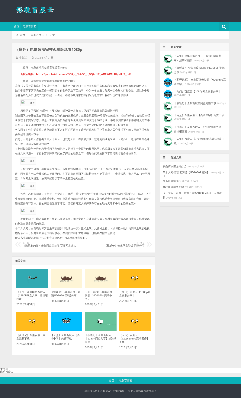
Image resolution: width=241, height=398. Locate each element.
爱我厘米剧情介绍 (173, 187)
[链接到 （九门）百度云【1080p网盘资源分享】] (135, 286)
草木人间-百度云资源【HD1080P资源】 (186, 172)
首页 (16, 26)
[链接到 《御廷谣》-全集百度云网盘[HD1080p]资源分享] (66, 286)
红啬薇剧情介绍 (172, 181)
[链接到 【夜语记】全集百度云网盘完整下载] (32, 329)
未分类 (4, 369)
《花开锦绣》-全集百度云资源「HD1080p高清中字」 (100, 295)
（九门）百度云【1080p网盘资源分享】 (197, 91)
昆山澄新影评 (36, 10)
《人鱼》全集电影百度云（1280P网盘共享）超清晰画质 (32, 295)
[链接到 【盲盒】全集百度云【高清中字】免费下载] (66, 329)
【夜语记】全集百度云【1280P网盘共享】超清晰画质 (100, 338)
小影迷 (23, 57)
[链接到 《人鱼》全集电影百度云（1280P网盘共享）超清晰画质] (32, 286)
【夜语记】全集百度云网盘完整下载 (195, 103)
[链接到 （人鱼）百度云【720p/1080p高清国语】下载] (135, 329)
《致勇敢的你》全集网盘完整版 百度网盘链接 (49, 244)
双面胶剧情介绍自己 (174, 166)
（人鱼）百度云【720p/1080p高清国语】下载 (134, 338)
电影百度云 (29, 26)
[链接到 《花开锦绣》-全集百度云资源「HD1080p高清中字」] (100, 286)
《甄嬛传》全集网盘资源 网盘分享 (124, 244)
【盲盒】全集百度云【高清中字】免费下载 (199, 115)
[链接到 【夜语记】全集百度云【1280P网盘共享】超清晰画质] (100, 329)
